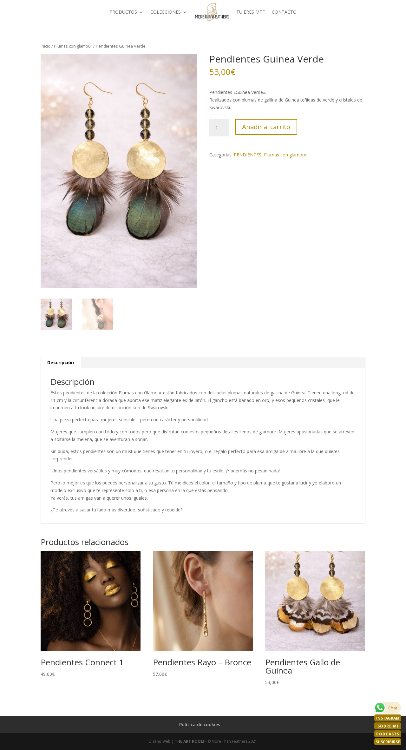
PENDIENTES (247, 155)
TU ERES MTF (250, 12)
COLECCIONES (165, 12)
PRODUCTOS (123, 12)
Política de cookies (199, 724)
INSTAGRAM (387, 718)
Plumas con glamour (73, 46)
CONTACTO (284, 12)
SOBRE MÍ (387, 726)
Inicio (45, 46)
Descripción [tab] (60, 362)
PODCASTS (387, 734)
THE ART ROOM (189, 741)
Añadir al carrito (266, 126)
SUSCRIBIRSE (388, 742)
